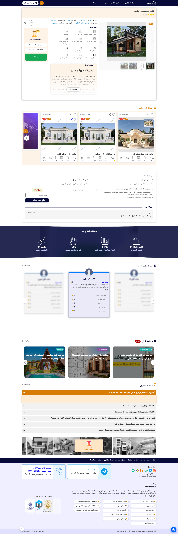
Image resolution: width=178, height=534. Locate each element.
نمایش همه (26, 266)
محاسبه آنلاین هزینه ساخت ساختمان (88, 502)
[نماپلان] (150, 486)
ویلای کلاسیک (150, 510)
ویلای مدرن (150, 506)
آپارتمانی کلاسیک (121, 510)
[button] (100, 41)
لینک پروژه (148, 282)
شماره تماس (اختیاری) (80, 180)
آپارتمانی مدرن (122, 506)
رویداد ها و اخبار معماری (146, 349)
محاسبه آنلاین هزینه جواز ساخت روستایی (87, 506)
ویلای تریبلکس (149, 523)
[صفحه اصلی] (151, 3)
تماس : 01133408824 (41, 468)
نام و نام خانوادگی (147, 180)
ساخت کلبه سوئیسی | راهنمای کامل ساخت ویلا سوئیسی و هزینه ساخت (45, 356)
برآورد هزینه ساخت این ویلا (36, 45)
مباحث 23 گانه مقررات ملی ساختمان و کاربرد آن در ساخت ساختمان (135, 356)
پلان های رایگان (121, 519)
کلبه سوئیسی (60, 349)
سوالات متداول (120, 460)
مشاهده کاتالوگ (133, 460)
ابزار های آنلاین (129, 3)
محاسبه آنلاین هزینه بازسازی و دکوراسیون (87, 510)
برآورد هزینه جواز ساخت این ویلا (36, 50)
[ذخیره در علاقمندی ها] (152, 115)
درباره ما (105, 3)
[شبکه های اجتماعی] (25, 23)
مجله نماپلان (108, 460)
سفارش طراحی (115, 3)
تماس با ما (96, 3)
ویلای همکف (150, 515)
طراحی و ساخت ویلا (148, 502)
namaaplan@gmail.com (147, 476)
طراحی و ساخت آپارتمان (119, 502)
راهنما (100, 460)
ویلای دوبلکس (150, 519)
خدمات (141, 3)
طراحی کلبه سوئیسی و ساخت (118, 515)
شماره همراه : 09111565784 (39, 471)
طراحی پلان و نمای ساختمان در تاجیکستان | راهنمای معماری (89, 356)
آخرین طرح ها (145, 460)
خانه (154, 460)
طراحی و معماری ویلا (102, 349)
